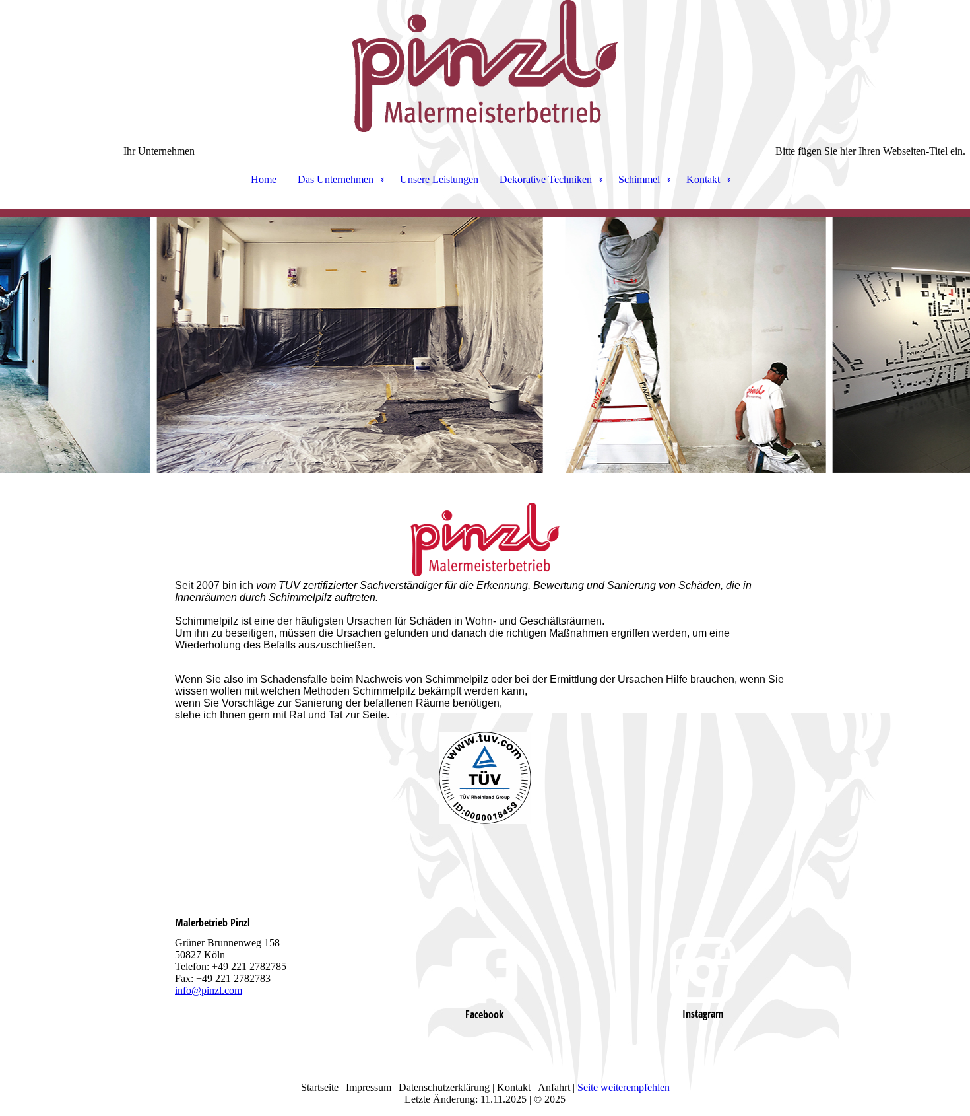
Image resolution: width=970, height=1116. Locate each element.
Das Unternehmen (335, 179)
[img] (485, 66)
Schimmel (639, 179)
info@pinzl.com (208, 990)
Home (263, 179)
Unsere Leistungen (439, 179)
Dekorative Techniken (546, 179)
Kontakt (703, 179)
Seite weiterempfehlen (623, 1087)
